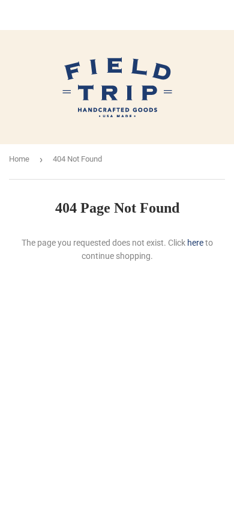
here (195, 242)
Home (19, 158)
